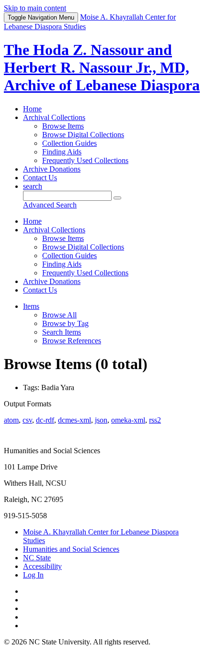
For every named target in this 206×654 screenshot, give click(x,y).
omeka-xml (128, 420)
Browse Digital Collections (83, 135)
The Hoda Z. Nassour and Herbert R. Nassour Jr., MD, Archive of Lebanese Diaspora (102, 67)
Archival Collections (54, 117)
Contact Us (40, 178)
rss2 (155, 420)
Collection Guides (69, 143)
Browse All (59, 315)
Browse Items (63, 126)
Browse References (71, 341)
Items (31, 306)
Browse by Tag (65, 323)
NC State (37, 558)
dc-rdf (45, 420)
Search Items (61, 332)
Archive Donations (51, 169)
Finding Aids (61, 152)
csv (27, 420)
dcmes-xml (74, 420)
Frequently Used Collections (85, 160)
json (101, 420)
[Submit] (117, 197)
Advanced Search (50, 205)
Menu (41, 17)
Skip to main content (35, 8)
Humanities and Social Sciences (71, 549)
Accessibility (42, 566)
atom (11, 420)
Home (32, 109)
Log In (33, 575)
